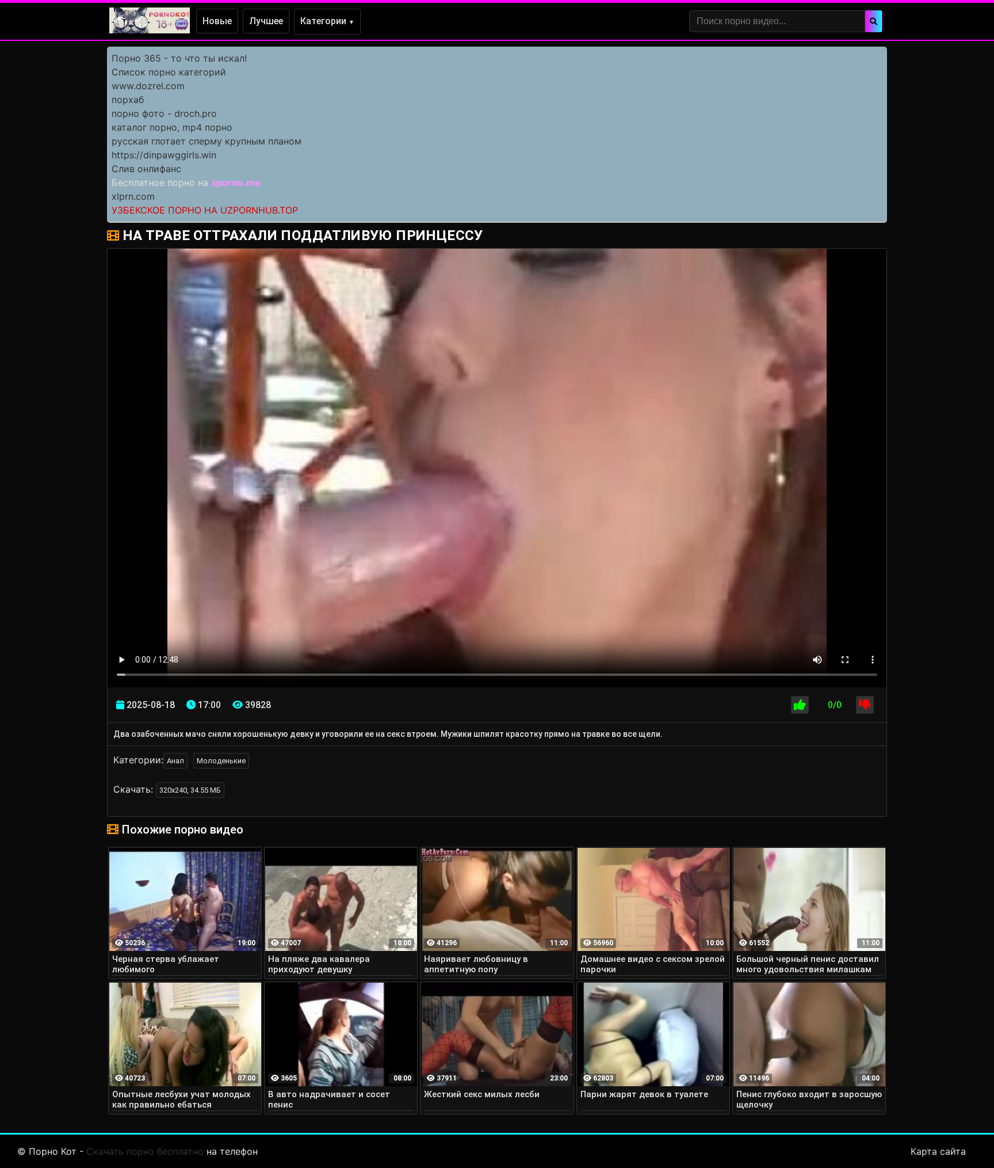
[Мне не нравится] (865, 705)
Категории (327, 21)
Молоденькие (221, 760)
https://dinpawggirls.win (164, 155)
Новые (217, 21)
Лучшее (266, 21)
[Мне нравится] (800, 705)
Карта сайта (938, 1151)
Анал (175, 760)
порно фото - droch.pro (164, 113)
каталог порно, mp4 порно (172, 127)
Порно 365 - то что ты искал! (179, 58)
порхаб (128, 99)
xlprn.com (133, 196)
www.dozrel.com (148, 86)
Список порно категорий (169, 72)
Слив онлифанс (146, 168)
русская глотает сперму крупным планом (206, 141)
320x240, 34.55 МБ (190, 790)
